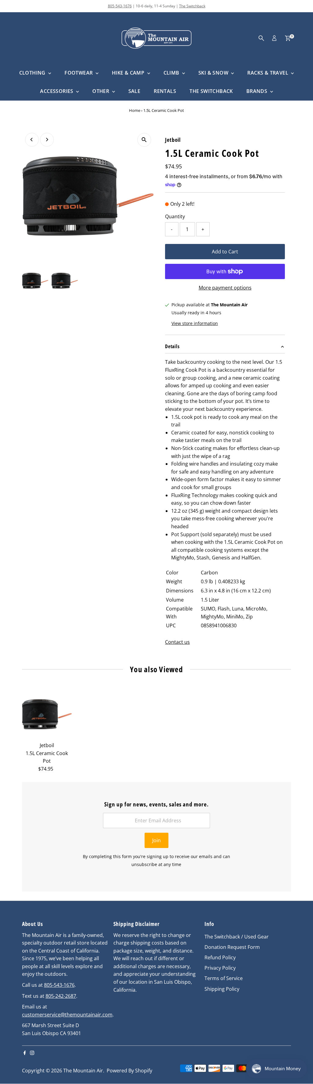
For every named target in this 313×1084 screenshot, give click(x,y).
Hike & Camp (129, 72)
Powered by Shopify (129, 1070)
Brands (257, 91)
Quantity (175, 216)
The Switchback (192, 6)
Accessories (57, 91)
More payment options (225, 287)
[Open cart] (288, 38)
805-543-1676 (120, 6)
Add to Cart (225, 251)
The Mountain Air (83, 1070)
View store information (194, 323)
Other (101, 91)
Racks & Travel (268, 72)
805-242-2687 (61, 996)
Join (156, 840)
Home (134, 110)
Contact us (177, 642)
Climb (172, 72)
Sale (134, 91)
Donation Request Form (232, 947)
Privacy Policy (220, 967)
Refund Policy (220, 957)
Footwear (79, 72)
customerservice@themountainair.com (67, 1014)
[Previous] (32, 139)
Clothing (33, 72)
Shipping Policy (221, 989)
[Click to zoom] (144, 140)
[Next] (47, 139)
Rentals (165, 91)
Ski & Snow (214, 72)
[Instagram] (32, 1053)
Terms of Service (223, 978)
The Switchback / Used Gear (236, 936)
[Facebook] (25, 1053)
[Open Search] (261, 38)
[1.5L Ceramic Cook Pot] (47, 714)
